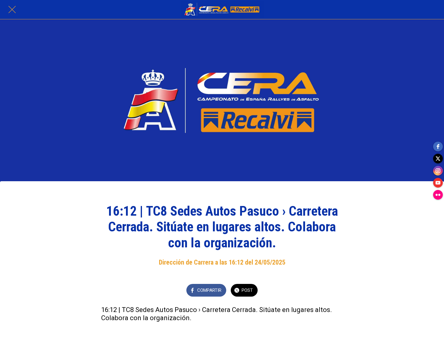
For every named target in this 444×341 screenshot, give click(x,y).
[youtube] (438, 183)
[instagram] (438, 170)
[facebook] (438, 146)
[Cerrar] (12, 9)
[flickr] (438, 195)
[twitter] (438, 158)
